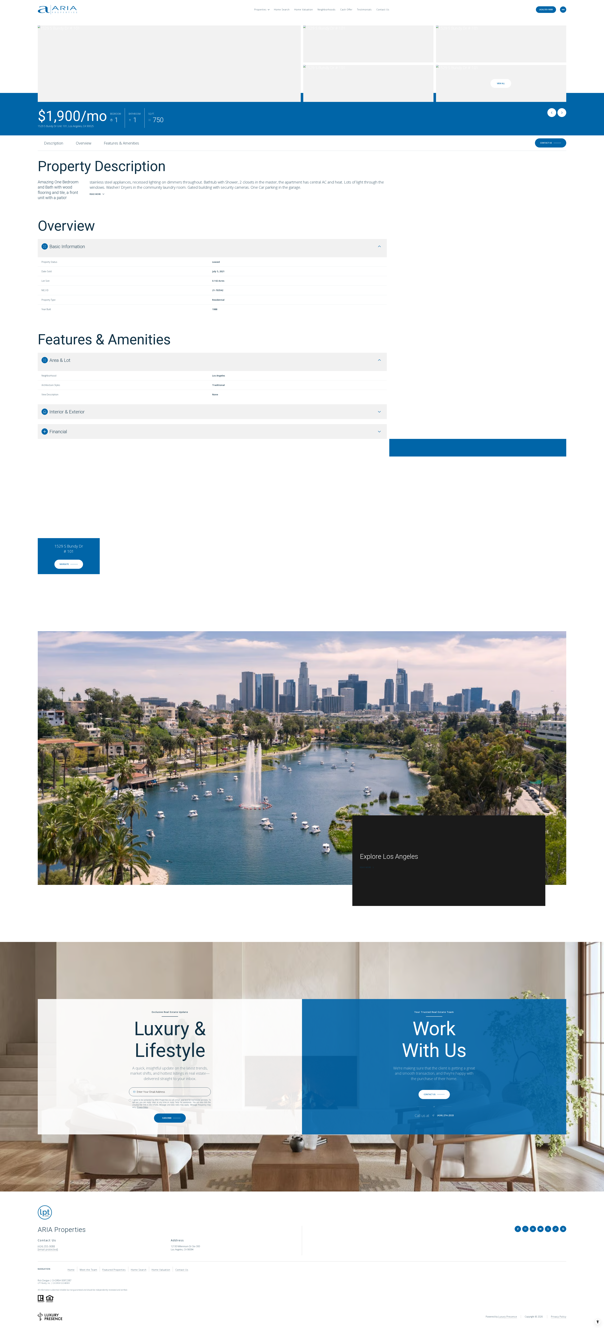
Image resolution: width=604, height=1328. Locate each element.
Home (71, 1269)
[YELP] (548, 1229)
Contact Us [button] (181, 1269)
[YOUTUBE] (540, 1229)
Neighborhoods (327, 9)
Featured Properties (114, 1269)
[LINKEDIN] (533, 1229)
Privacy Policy (142, 1107)
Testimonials (364, 9)
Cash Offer (346, 9)
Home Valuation (303, 9)
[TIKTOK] (555, 1229)
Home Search (282, 9)
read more (365, 867)
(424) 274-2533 (445, 1115)
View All (501, 83)
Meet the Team (88, 1269)
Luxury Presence (507, 1316)
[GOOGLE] (563, 1229)
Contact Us (382, 9)
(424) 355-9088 (546, 9)
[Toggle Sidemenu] (563, 9)
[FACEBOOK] (518, 1229)
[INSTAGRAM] (525, 1229)
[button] (550, 143)
